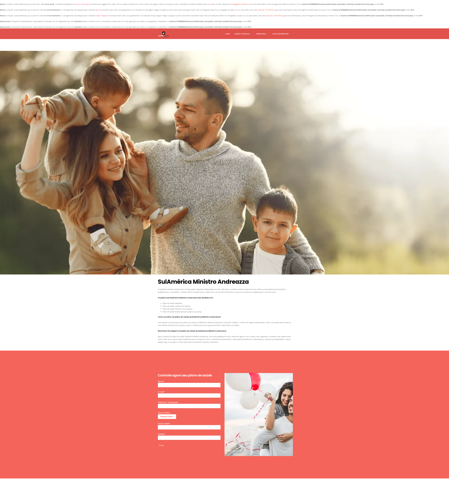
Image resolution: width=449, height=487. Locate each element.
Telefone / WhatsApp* (168, 402)
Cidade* (161, 434)
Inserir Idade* (164, 423)
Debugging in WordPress (240, 4)
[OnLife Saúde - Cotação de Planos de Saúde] (164, 34)
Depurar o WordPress (266, 10)
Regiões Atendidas (242, 34)
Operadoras (261, 34)
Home (227, 34)
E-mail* (161, 392)
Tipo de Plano (164, 412)
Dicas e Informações (281, 34)
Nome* (161, 381)
